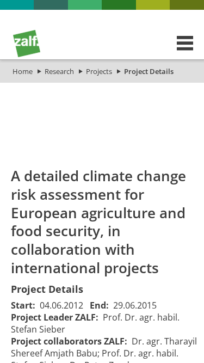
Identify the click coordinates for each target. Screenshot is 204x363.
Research (59, 71)
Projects (99, 71)
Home (23, 71)
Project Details (149, 71)
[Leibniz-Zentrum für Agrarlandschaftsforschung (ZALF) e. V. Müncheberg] (26, 54)
